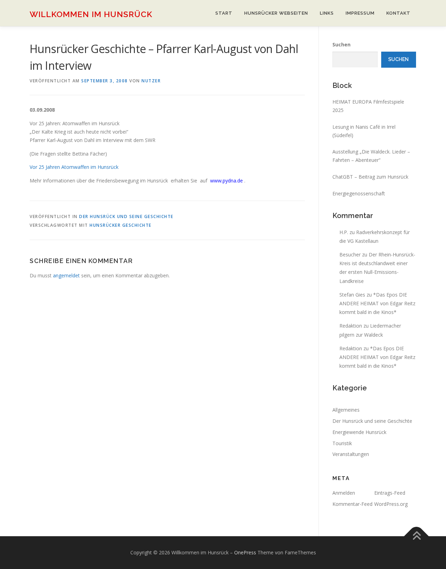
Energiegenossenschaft (358, 193)
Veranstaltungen (350, 454)
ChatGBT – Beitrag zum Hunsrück (370, 176)
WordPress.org (391, 504)
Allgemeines (346, 409)
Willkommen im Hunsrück (91, 14)
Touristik (342, 443)
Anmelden (343, 492)
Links (327, 13)
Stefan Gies (352, 294)
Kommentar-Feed (352, 504)
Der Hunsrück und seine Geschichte (126, 216)
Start (223, 13)
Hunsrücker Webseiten (276, 13)
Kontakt (398, 13)
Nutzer (151, 81)
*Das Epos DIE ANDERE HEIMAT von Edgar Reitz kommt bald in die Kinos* (377, 303)
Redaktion (350, 325)
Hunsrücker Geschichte (121, 225)
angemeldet (66, 275)
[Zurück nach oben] (416, 536)
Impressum (360, 13)
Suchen (341, 44)
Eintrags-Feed (389, 492)
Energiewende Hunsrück (359, 432)
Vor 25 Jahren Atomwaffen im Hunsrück (74, 167)
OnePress (245, 552)
